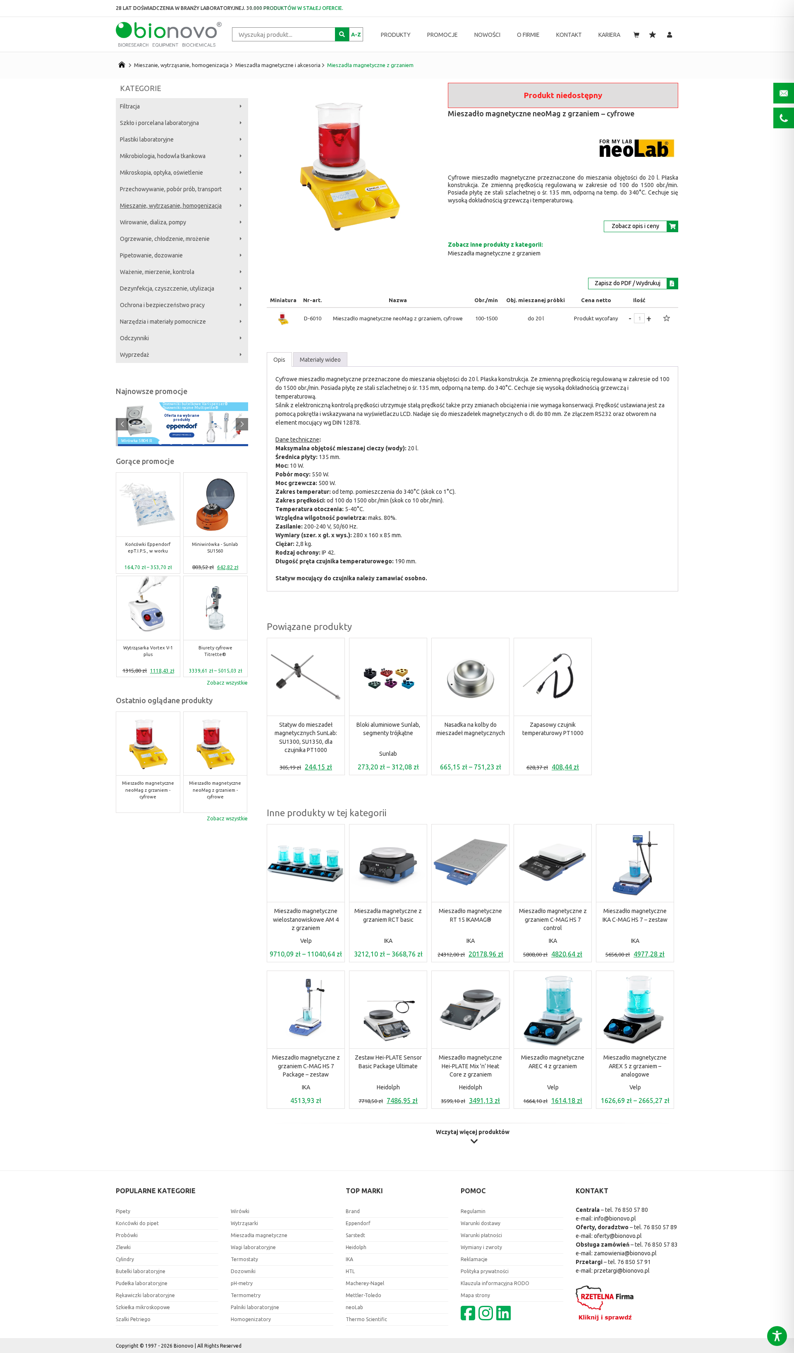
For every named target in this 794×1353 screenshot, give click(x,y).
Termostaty (244, 1259)
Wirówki (240, 1211)
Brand (353, 1211)
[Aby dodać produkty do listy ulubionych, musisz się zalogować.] (666, 318)
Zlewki (123, 1247)
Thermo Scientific (366, 1319)
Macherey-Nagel (365, 1283)
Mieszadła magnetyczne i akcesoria (277, 65)
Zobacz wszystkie (227, 682)
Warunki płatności (481, 1235)
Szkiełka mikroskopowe (143, 1307)
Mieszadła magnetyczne (259, 1235)
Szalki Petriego (133, 1319)
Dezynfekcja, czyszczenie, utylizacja (167, 288)
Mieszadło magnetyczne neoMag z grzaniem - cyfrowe (148, 790)
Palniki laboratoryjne (255, 1307)
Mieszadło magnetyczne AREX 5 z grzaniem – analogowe (635, 1066)
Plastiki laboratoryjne (147, 139)
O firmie (528, 34)
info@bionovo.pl (615, 1218)
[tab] (279, 359)
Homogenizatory (251, 1319)
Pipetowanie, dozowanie (151, 255)
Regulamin (473, 1211)
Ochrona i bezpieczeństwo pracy (162, 305)
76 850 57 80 (631, 1209)
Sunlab (388, 753)
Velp (306, 940)
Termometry (246, 1295)
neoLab (354, 1307)
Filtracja (130, 106)
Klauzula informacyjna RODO (495, 1283)
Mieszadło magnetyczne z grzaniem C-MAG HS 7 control (553, 919)
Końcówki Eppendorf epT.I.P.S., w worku (147, 548)
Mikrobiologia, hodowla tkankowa (163, 156)
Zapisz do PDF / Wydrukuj (627, 283)
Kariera (609, 34)
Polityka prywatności (485, 1271)
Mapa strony (475, 1295)
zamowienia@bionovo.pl (625, 1253)
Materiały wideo (320, 359)
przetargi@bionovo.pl (622, 1270)
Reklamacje (474, 1259)
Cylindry (125, 1259)
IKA (388, 940)
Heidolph (388, 1087)
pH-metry (242, 1283)
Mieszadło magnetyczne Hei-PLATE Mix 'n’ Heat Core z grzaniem (470, 1066)
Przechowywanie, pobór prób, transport (171, 189)
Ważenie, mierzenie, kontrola (157, 272)
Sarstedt (355, 1235)
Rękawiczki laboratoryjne (145, 1295)
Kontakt (569, 34)
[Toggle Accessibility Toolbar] (777, 1336)
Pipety (123, 1211)
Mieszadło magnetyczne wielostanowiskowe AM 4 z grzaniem (306, 919)
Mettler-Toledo (363, 1295)
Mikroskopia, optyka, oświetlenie (161, 172)
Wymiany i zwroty (481, 1247)
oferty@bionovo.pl (618, 1236)
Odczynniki (134, 338)
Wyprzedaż (134, 354)
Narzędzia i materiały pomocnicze (163, 321)
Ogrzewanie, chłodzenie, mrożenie (165, 239)
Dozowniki (243, 1271)
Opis (279, 359)
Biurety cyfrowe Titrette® (215, 651)
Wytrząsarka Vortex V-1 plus (148, 651)
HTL (350, 1271)
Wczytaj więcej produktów (472, 1132)
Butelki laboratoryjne (140, 1271)
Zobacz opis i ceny (635, 226)
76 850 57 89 (660, 1227)
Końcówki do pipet (137, 1223)
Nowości (487, 34)
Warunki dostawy (480, 1223)
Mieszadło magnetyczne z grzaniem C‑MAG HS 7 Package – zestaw (306, 1066)
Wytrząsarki (244, 1223)
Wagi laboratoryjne (253, 1247)
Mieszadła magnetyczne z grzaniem (370, 65)
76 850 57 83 (661, 1244)
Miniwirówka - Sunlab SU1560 (215, 548)
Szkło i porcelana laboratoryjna (159, 123)
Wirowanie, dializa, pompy (153, 222)
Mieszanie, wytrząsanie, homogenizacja (181, 65)
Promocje (442, 34)
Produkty (396, 34)
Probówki (127, 1235)
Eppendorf (358, 1223)
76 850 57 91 (634, 1262)
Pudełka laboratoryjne (141, 1283)
